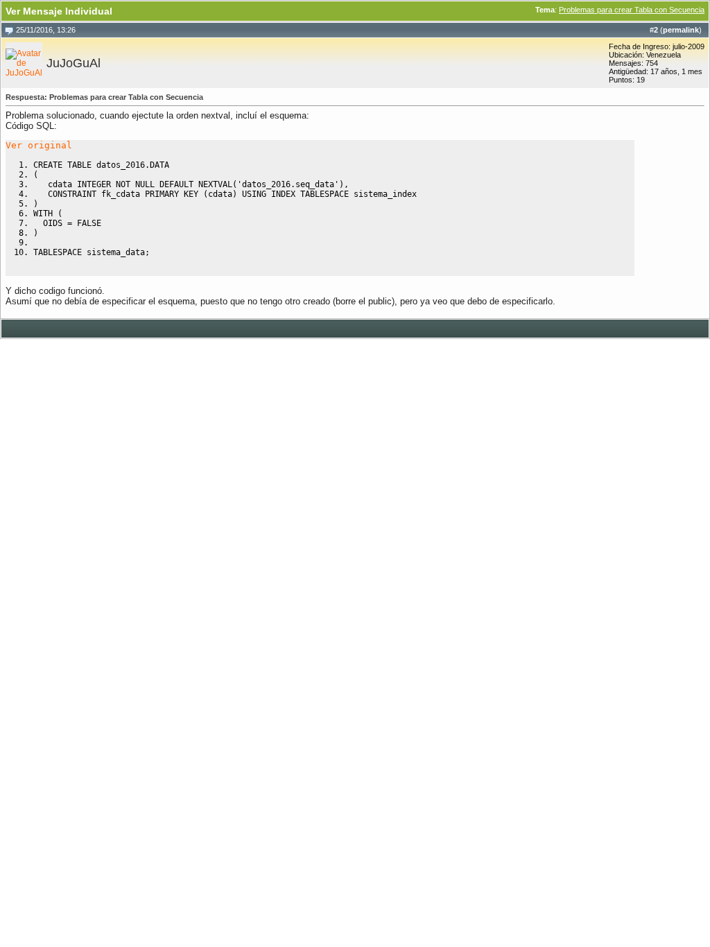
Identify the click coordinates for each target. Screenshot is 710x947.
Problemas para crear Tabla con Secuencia (631, 10)
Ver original (39, 145)
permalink (681, 30)
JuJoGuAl (73, 63)
